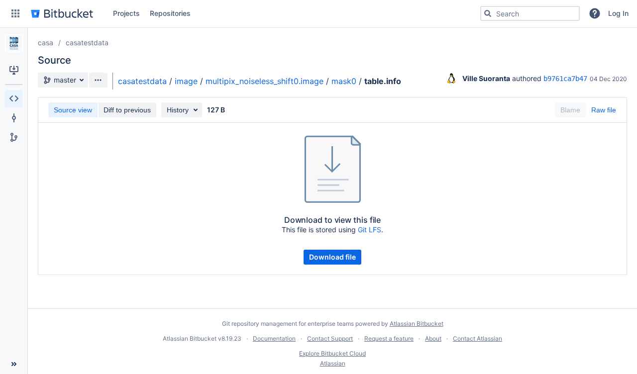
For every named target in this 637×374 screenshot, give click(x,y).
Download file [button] (332, 257)
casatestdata (87, 42)
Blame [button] (570, 110)
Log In (618, 13)
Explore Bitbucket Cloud (332, 353)
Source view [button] (73, 110)
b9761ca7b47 (565, 79)
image (186, 81)
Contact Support (330, 338)
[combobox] (530, 13)
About (433, 338)
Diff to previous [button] (127, 110)
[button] (15, 13)
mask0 (343, 81)
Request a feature (389, 338)
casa (45, 42)
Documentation (274, 338)
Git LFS (369, 229)
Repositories (170, 13)
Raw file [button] (603, 110)
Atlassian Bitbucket (416, 323)
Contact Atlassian (477, 338)
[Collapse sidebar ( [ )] (13, 364)
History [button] (178, 110)
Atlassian (332, 363)
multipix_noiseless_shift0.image (264, 81)
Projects (126, 13)
